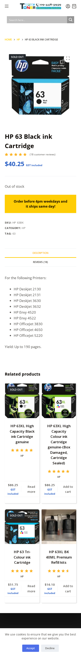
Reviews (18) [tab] (40, 262)
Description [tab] (40, 253)
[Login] (68, 6)
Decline (50, 648)
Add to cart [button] (68, 489)
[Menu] (7, 6)
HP (24, 228)
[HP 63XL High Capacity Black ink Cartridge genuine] (22, 400)
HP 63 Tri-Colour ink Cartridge (22, 557)
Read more (31, 489)
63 (14, 233)
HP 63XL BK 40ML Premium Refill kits (59, 557)
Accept (30, 648)
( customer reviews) (42, 154)
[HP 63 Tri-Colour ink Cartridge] (22, 526)
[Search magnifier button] (70, 19)
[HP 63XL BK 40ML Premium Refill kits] (59, 526)
